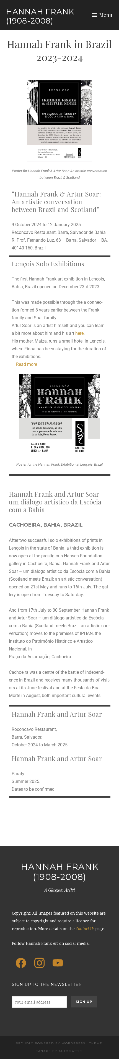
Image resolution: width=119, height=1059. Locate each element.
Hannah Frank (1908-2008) (40, 16)
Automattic (70, 1051)
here (79, 333)
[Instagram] (39, 963)
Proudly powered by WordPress (50, 1043)
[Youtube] (57, 963)
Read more (26, 364)
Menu (105, 15)
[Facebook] (21, 963)
